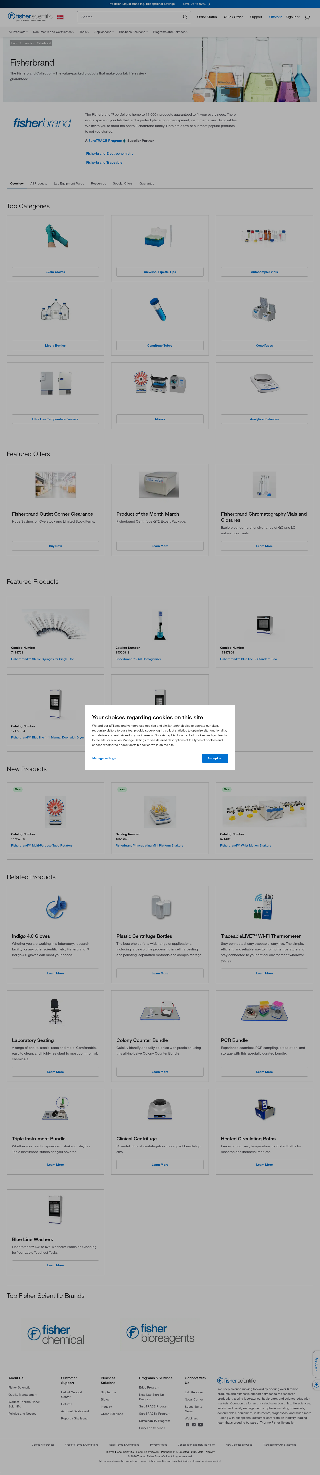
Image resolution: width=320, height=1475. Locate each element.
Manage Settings (104, 758)
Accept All (215, 758)
